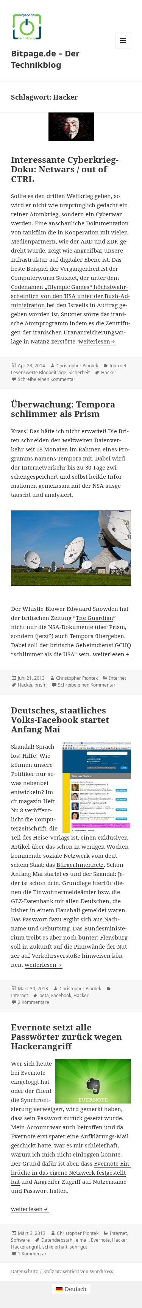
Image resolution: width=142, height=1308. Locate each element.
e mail (82, 1240)
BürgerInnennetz (80, 864)
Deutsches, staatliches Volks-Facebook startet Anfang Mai (60, 719)
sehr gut (78, 1247)
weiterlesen (97, 341)
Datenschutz (24, 1271)
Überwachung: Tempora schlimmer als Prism (63, 409)
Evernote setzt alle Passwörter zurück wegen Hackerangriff (66, 1036)
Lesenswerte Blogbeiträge (38, 372)
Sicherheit (79, 372)
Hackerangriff (25, 1247)
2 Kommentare (33, 1002)
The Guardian (94, 617)
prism (40, 685)
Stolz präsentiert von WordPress (78, 1271)
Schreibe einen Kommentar (46, 379)
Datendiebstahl (57, 1240)
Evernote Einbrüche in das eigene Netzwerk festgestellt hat (71, 1172)
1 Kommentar (32, 1253)
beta (44, 995)
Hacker (108, 372)
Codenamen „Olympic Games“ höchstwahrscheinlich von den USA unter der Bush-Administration (70, 296)
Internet (117, 365)
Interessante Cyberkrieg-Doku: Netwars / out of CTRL (65, 169)
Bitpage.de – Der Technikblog (45, 58)
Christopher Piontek (77, 365)
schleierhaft (54, 1247)
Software (20, 1240)
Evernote (100, 1240)
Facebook (61, 995)
